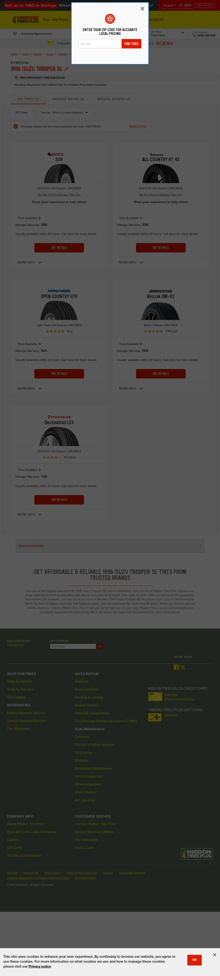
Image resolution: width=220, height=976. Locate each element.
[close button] (214, 955)
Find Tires (131, 44)
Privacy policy (40, 967)
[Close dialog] (142, 8)
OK (194, 960)
